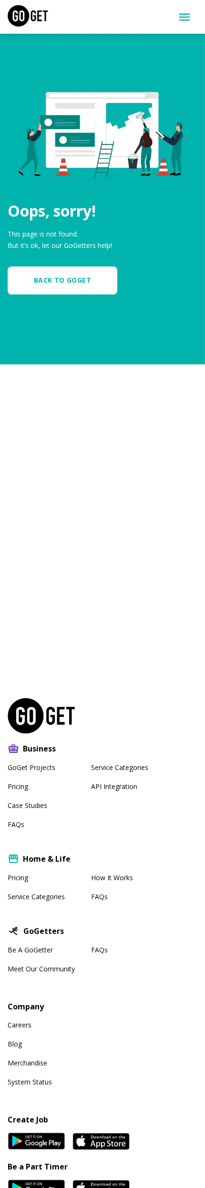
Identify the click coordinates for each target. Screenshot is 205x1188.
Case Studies (27, 805)
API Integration (114, 786)
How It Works (112, 877)
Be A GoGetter (30, 949)
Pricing (18, 786)
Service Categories (119, 767)
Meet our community (41, 968)
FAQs (16, 824)
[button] (66, 280)
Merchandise (27, 1062)
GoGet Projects (31, 767)
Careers (19, 1024)
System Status (30, 1081)
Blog (15, 1043)
